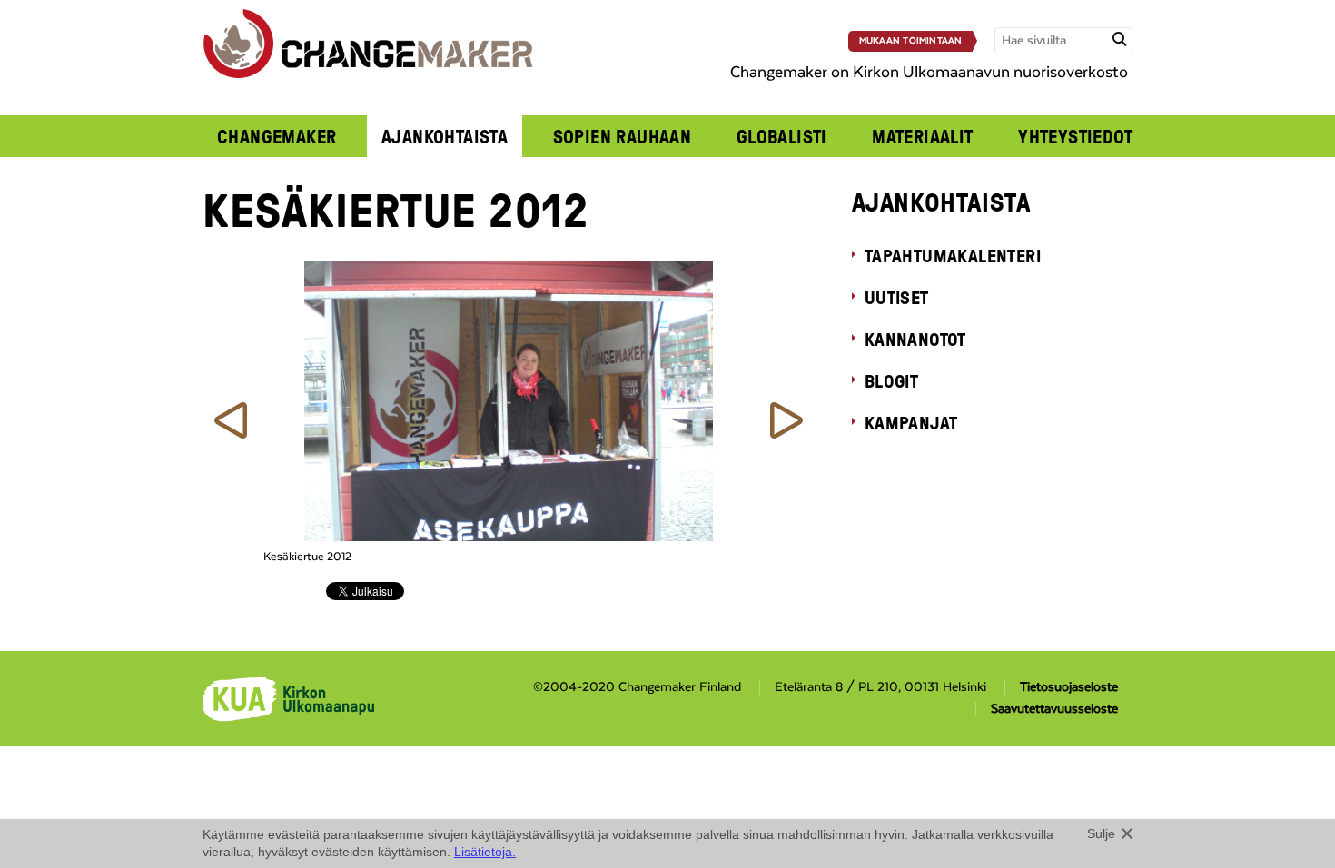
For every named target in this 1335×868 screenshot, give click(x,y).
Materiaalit (923, 136)
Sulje (1101, 833)
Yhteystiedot (1075, 136)
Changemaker (277, 136)
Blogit (891, 380)
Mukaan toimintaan (911, 40)
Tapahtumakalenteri (953, 255)
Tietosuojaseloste (1069, 687)
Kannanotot (915, 338)
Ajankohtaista (444, 136)
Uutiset (897, 297)
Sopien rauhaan (622, 136)
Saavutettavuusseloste (1054, 709)
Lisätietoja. (485, 851)
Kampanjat (911, 422)
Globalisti (782, 136)
